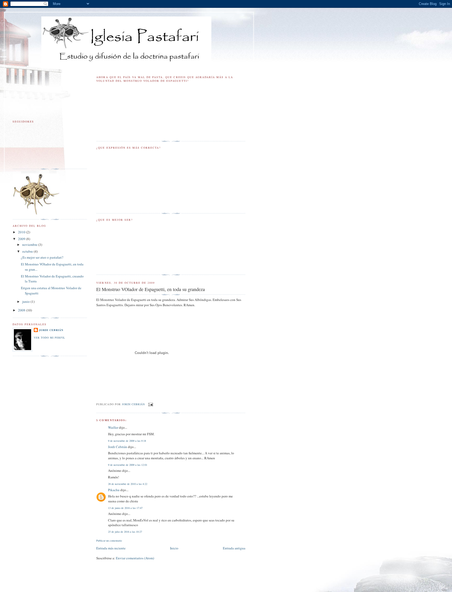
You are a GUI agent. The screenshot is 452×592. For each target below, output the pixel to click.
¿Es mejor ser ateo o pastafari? (42, 257)
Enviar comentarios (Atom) (135, 558)
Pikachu (114, 489)
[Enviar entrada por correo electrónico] (150, 404)
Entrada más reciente (111, 548)
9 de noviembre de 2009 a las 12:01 (127, 465)
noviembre (30, 244)
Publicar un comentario (109, 540)
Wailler (113, 427)
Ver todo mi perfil (49, 337)
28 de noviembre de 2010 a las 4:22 (127, 484)
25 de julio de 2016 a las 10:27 (125, 531)
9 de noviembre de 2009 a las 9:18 (127, 441)
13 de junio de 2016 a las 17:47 (125, 508)
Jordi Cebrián (117, 446)
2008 (22, 310)
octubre (28, 251)
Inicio (174, 548)
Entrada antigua (234, 548)
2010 (22, 232)
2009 (22, 238)
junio (26, 301)
